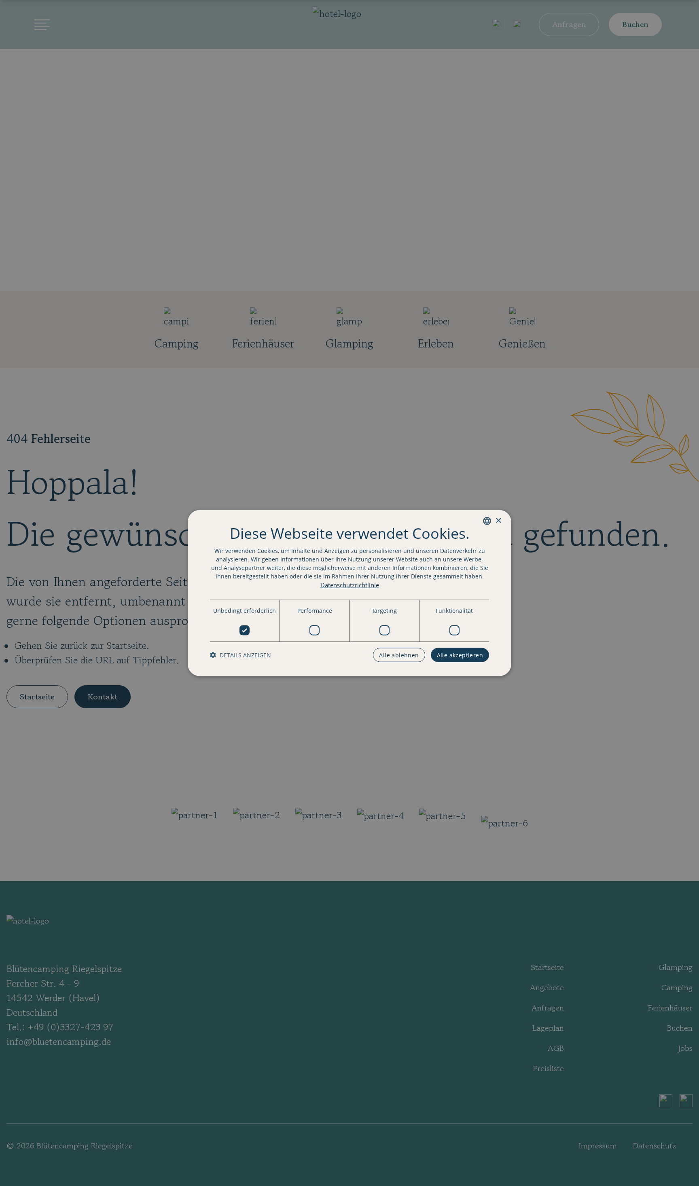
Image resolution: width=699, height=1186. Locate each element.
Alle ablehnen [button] (399, 655)
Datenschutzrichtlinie (349, 585)
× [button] (498, 520)
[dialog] (349, 593)
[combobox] (487, 521)
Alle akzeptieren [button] (460, 655)
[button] (240, 655)
